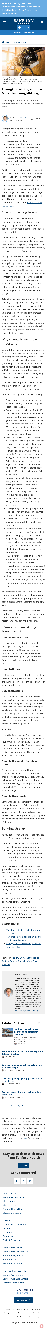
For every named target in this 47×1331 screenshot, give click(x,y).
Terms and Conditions (17, 1317)
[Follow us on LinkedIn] (30, 1181)
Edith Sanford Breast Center (17, 1271)
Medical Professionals (13, 1197)
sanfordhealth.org (33, 1317)
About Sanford (10, 1193)
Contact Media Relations (15, 1224)
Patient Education (11, 1240)
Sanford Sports (20, 42)
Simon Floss (22, 117)
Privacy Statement (38, 1313)
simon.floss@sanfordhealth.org (26, 1011)
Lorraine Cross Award (13, 1282)
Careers (6, 1220)
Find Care (25, 27)
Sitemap (6, 1313)
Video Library (9, 1205)
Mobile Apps (9, 1201)
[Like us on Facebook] (17, 1181)
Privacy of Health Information (21, 1313)
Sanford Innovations (13, 1263)
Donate (6, 1228)
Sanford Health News (13, 1209)
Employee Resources (18, 1323)
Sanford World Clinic (13, 1275)
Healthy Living (18, 957)
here (25, 1138)
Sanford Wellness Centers (15, 1278)
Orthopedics (33, 957)
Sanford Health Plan (12, 1247)
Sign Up (23, 1165)
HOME (7, 42)
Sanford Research (11, 1259)
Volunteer (8, 1232)
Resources (8, 1236)
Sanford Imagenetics (13, 1255)
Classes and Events (12, 1213)
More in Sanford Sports (14, 1106)
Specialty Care (25, 961)
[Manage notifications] (41, 1326)
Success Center (32, 1323)
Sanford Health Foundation (16, 1251)
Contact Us (22, 1300)
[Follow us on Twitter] (23, 1181)
